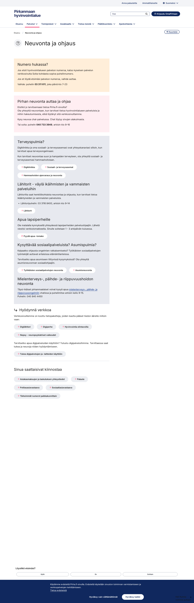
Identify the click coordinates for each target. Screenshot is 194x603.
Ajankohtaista (126, 24)
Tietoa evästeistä (58, 590)
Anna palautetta (129, 3)
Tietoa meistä (85, 24)
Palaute (80, 379)
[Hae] (146, 13)
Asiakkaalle (66, 24)
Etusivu (19, 24)
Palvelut (31, 24)
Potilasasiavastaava (29, 387)
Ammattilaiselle (149, 3)
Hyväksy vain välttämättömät (103, 597)
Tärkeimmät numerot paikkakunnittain (38, 396)
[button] (42, 574)
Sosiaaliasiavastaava (61, 387)
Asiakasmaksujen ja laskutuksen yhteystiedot (42, 379)
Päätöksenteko (105, 24)
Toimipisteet (47, 24)
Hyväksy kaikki (133, 597)
